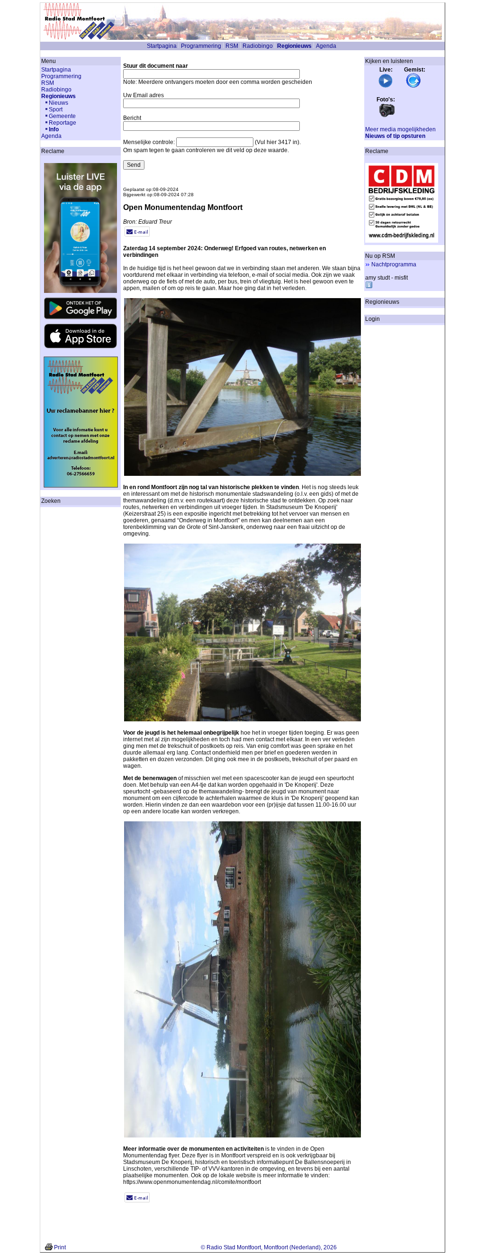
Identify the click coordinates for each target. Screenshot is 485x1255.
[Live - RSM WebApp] (385, 86)
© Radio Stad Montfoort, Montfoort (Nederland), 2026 (269, 1247)
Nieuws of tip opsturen (395, 136)
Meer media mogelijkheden (400, 129)
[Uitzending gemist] (413, 86)
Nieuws (58, 103)
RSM (231, 46)
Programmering (201, 46)
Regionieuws (294, 46)
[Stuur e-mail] (137, 234)
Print (60, 1247)
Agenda (326, 46)
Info (54, 129)
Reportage (62, 122)
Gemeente (62, 116)
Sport (56, 109)
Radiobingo (257, 46)
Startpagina (162, 46)
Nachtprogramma (393, 264)
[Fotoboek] (387, 116)
